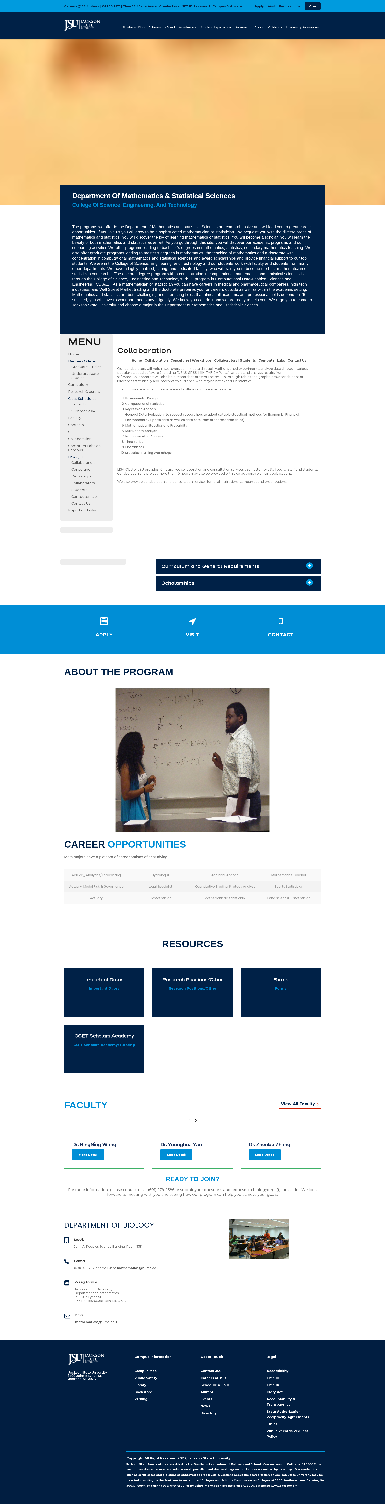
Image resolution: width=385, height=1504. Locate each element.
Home (73, 354)
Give (312, 6)
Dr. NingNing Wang (94, 1144)
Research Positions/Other (192, 988)
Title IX (273, 1385)
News (94, 6)
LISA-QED (76, 457)
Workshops (81, 476)
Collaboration (80, 439)
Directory (209, 1413)
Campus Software (227, 6)
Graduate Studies (86, 367)
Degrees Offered (82, 361)
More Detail (88, 1155)
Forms (280, 988)
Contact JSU (211, 1371)
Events (206, 1399)
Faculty (74, 418)
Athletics (275, 27)
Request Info (289, 6)
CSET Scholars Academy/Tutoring (104, 1045)
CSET (72, 432)
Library (140, 1385)
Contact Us (81, 503)
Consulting (81, 469)
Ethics (272, 1424)
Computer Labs (85, 497)
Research (242, 27)
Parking (141, 1399)
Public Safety (145, 1378)
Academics (188, 27)
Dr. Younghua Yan (181, 1144)
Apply (259, 6)
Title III (273, 1378)
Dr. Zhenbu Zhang (269, 1144)
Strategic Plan (133, 27)
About (259, 27)
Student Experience (216, 27)
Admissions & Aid (162, 27)
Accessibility (278, 1371)
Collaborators (83, 483)
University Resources (302, 27)
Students (79, 490)
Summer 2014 (83, 411)
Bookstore (143, 1392)
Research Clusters (84, 392)
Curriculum (78, 385)
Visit (271, 6)
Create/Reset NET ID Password (184, 6)
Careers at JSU (213, 1378)
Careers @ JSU (76, 6)
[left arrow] (189, 1120)
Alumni (207, 1392)
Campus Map (145, 1371)
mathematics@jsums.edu (137, 1268)
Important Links (82, 510)
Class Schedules (82, 399)
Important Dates (104, 988)
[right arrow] (195, 1120)
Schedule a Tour (215, 1385)
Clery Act (275, 1392)
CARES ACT (111, 6)
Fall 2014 (78, 404)
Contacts (76, 425)
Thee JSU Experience (140, 6)
